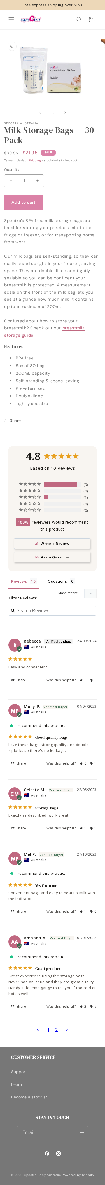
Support (19, 1071)
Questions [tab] (57, 581)
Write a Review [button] (55, 543)
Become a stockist (29, 1097)
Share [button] (15, 420)
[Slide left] (40, 113)
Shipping (34, 160)
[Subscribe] (82, 1132)
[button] (11, 19)
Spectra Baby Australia (42, 1175)
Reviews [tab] (19, 581)
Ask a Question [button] (55, 557)
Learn (16, 1084)
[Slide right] (65, 113)
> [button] (67, 1029)
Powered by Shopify (78, 1175)
